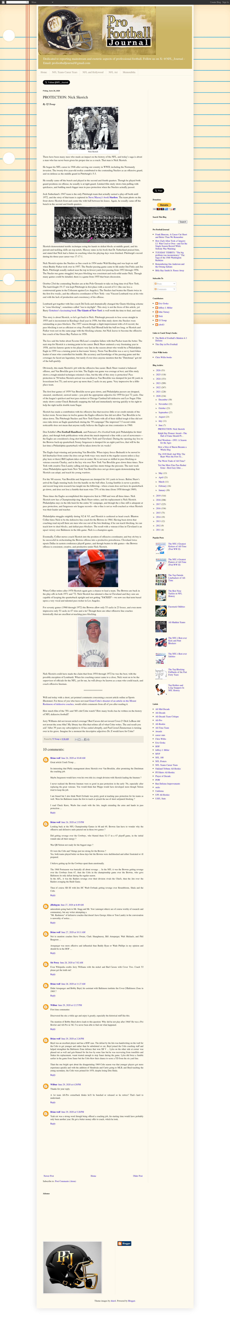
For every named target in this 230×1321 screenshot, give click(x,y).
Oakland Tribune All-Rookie (168, 768)
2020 (158, 395)
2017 (158, 504)
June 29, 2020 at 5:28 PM (72, 1111)
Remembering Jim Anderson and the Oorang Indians (169, 265)
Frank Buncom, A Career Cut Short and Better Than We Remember (171, 236)
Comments (161, 289)
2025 (158, 374)
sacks (157, 787)
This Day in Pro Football (166, 344)
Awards (158, 731)
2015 (158, 512)
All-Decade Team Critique (167, 716)
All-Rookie (160, 723)
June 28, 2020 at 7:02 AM (71, 962)
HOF (157, 746)
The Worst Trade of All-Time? (171, 460)
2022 (158, 387)
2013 (158, 521)
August (162, 416)
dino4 (113, 1300)
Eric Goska (163, 303)
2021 (158, 391)
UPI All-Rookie (162, 794)
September (164, 412)
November (164, 403)
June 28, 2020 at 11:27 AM (73, 983)
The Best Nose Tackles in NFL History (175, 593)
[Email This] (76, 739)
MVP (157, 753)
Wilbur (53, 1005)
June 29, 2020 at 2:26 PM (72, 1038)
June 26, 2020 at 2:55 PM (72, 822)
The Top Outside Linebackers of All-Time (177, 578)
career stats (160, 735)
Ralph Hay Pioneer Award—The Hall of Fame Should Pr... (172, 434)
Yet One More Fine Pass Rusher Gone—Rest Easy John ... (172, 466)
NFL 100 (159, 757)
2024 (158, 378)
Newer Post (49, 1175)
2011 (158, 529)
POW (157, 779)
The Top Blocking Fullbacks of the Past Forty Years (177, 672)
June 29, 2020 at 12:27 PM (70, 1005)
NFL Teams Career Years (64, 72)
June (161, 425)
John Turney (163, 312)
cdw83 (161, 324)
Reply (53, 812)
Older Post (138, 1175)
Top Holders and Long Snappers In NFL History (176, 688)
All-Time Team (162, 727)
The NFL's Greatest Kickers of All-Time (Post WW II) (177, 546)
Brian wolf (55, 758)
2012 (158, 525)
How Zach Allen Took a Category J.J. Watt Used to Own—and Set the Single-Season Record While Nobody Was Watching (171, 244)
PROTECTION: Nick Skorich (171, 428)
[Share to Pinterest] (88, 739)
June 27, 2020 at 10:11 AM (73, 932)
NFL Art (113, 72)
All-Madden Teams (176, 622)
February (163, 485)
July (161, 420)
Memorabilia (129, 72)
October (162, 408)
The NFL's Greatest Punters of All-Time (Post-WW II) (177, 562)
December (163, 399)
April (161, 477)
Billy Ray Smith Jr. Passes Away (169, 270)
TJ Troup (162, 320)
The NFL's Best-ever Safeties (177, 655)
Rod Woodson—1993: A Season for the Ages (172, 441)
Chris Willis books (163, 357)
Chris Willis (160, 738)
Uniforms (159, 790)
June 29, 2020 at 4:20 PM (69, 1084)
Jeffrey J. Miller (165, 307)
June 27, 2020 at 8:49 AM (72, 904)
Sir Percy (54, 962)
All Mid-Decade (162, 709)
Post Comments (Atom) (65, 1181)
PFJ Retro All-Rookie (165, 772)
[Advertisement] (170, 137)
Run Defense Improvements (167, 783)
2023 (158, 383)
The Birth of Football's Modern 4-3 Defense (171, 339)
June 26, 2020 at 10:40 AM (73, 757)
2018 (158, 499)
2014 (158, 516)
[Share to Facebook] (85, 739)
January (162, 490)
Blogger (131, 1300)
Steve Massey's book (103, 197)
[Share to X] (82, 739)
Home (44, 72)
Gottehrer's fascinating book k (75, 310)
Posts (159, 283)
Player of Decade (163, 776)
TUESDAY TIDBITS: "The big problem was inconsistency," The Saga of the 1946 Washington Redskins (169, 256)
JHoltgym (55, 904)
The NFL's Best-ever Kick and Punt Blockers (177, 640)
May (161, 473)
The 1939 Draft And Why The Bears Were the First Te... (171, 455)
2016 (158, 508)
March (162, 481)
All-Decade (160, 712)
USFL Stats (160, 798)
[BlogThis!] (79, 739)
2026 (158, 370)
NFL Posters (160, 761)
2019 (158, 495)
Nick (160, 316)
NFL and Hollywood (93, 72)
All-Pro (158, 720)
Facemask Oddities (176, 606)
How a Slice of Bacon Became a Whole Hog (172, 448)
